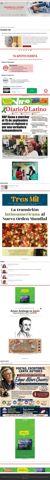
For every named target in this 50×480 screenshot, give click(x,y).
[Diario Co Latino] (25, 8)
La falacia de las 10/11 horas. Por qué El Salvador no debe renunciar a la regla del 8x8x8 (24, 269)
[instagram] (28, 50)
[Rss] (19, 50)
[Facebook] (21, 50)
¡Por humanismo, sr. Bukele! (13, 185)
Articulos (11, 35)
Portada (14, 35)
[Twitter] (24, 50)
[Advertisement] (25, 21)
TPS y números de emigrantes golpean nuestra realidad (18, 274)
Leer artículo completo (27, 46)
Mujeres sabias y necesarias (13, 264)
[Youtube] (26, 50)
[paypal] (31, 50)
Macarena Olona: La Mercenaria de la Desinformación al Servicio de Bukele (24, 33)
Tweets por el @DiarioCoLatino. (7, 363)
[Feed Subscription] (49, 30)
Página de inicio (3, 27)
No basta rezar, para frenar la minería (15, 280)
